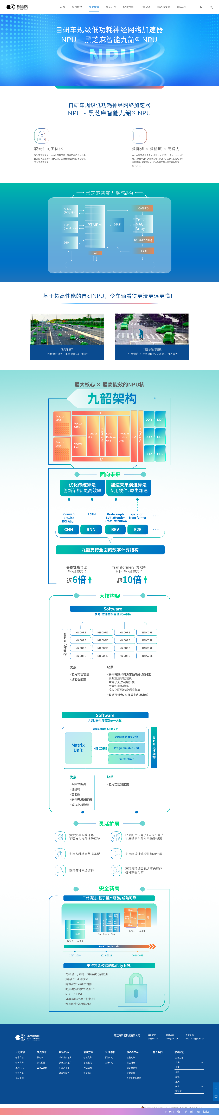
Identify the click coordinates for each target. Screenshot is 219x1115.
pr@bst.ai (153, 1038)
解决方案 (128, 7)
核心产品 (111, 7)
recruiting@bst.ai (194, 1038)
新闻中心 (109, 1057)
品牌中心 (109, 1062)
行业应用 (87, 1068)
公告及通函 (132, 1068)
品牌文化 (19, 1068)
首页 (62, 7)
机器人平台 (64, 1068)
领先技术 (94, 7)
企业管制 (131, 1073)
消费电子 (87, 1073)
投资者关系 (163, 7)
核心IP (40, 1057)
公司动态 (145, 7)
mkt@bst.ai (172, 1038)
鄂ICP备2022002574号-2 (157, 1107)
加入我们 (182, 7)
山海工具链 (42, 1068)
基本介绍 (19, 1057)
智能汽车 (87, 1057)
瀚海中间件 (64, 1073)
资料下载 (19, 1078)
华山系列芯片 (65, 1057)
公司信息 (77, 7)
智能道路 (87, 1062)
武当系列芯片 (65, 1062)
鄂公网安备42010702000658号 (187, 1107)
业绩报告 (131, 1062)
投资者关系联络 (134, 1078)
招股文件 (131, 1057)
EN (200, 7)
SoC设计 (41, 1062)
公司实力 (19, 1062)
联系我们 (179, 1052)
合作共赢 (19, 1073)
